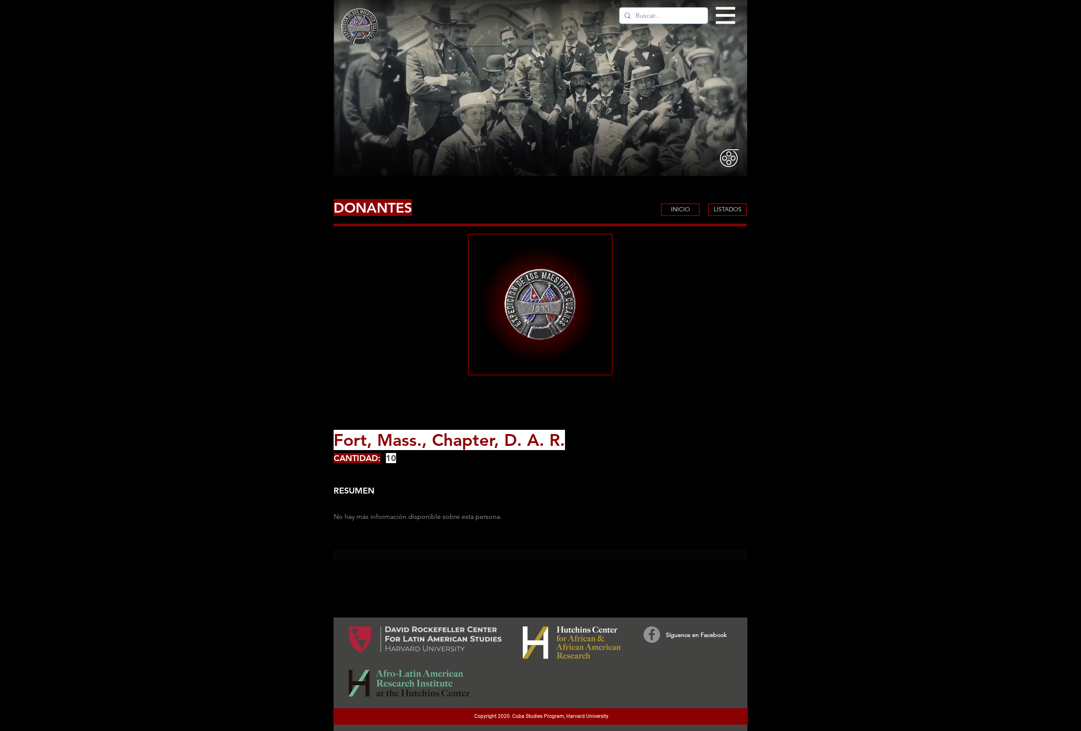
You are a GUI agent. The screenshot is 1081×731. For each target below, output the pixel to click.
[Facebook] (652, 634)
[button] (726, 15)
